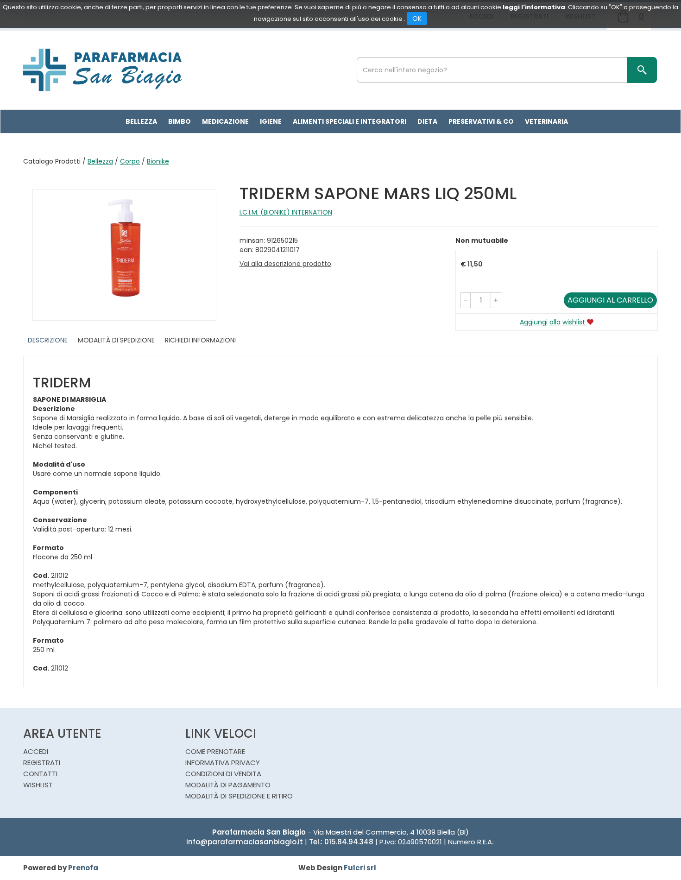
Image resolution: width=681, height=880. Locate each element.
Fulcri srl (360, 868)
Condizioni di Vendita (223, 774)
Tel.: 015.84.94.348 (341, 842)
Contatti (40, 774)
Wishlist (38, 785)
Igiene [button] (271, 121)
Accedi (35, 751)
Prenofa (83, 868)
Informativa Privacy (222, 762)
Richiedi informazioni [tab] (200, 340)
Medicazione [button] (225, 121)
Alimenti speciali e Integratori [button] (349, 121)
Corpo (130, 161)
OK (417, 18)
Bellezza (100, 161)
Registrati (41, 762)
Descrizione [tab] (48, 340)
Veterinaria (546, 121)
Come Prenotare (215, 751)
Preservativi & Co (481, 121)
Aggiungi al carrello (610, 300)
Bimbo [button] (179, 121)
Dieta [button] (427, 121)
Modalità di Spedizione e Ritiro (239, 796)
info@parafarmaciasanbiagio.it (244, 842)
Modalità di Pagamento (228, 785)
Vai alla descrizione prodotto (285, 263)
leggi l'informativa (534, 7)
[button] (465, 300)
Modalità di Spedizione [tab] (116, 340)
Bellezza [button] (141, 121)
